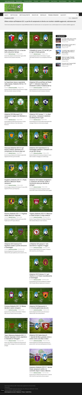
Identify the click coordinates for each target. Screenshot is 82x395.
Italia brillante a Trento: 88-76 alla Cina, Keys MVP (68, 45)
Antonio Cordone (12, 185)
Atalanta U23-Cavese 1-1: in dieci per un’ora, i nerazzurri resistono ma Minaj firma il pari (40, 116)
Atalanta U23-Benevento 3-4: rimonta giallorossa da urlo (38, 307)
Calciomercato (19, 1)
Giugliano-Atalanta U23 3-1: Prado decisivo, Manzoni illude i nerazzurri (15, 181)
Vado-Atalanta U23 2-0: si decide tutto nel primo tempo (15, 51)
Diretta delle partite (24, 15)
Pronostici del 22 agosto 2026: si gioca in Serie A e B (69, 64)
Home (70, 18)
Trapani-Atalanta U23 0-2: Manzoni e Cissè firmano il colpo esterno (40, 214)
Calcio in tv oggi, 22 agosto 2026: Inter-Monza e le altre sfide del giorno (68, 58)
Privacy (23, 391)
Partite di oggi (13, 15)
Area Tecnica (54, 1)
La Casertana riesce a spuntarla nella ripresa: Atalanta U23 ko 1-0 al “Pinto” (15, 83)
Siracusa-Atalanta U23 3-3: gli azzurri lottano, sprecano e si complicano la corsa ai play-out (14, 149)
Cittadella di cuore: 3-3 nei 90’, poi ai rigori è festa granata (40, 51)
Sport (74, 1)
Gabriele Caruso (37, 54)
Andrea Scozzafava (13, 87)
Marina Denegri (12, 54)
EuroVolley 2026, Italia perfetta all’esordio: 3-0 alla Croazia (69, 39)
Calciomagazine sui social (10, 391)
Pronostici (36, 1)
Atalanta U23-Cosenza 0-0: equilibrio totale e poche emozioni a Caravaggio (15, 245)
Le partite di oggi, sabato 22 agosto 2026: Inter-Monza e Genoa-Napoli (68, 51)
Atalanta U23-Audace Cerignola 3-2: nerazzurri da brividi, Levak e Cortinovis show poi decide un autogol (40, 182)
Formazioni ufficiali (28, 1)
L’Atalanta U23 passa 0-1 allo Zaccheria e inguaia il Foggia (38, 244)
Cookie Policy (28, 391)
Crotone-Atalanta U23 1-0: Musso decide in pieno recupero (15, 307)
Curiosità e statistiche (44, 1)
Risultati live (35, 15)
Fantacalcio (43, 15)
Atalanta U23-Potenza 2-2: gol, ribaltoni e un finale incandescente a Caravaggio (40, 275)
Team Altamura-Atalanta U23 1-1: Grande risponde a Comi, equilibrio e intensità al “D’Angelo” (15, 337)
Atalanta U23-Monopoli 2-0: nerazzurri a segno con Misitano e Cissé (15, 116)
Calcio (6, 15)
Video (70, 1)
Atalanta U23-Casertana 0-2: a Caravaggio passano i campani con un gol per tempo (40, 149)
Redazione (18, 391)
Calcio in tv (63, 15)
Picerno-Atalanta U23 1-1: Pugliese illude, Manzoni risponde (15, 214)
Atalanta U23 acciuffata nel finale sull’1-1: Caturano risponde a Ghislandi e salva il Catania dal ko (40, 83)
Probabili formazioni (53, 15)
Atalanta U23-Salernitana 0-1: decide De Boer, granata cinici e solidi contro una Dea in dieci (40, 337)
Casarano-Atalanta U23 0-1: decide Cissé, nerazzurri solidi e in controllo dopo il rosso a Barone (40, 369)
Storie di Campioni (62, 1)
